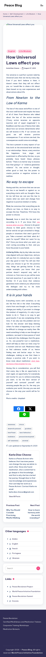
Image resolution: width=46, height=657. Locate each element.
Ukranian (15, 558)
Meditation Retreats (11, 629)
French (15, 548)
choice (21, 424)
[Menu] (41, 5)
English (11, 51)
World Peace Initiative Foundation (26, 591)
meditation (11, 437)
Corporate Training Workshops (16, 625)
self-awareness (13, 441)
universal (25, 441)
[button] (14, 496)
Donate (15, 601)
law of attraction (25, 432)
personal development (26, 437)
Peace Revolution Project (22, 586)
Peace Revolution (10, 618)
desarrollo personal (14, 429)
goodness (28, 429)
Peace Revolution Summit (22, 596)
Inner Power (12, 432)
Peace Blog (13, 5)
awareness (11, 424)
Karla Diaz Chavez (20, 454)
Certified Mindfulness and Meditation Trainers (22, 622)
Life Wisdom (25, 51)
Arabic (15, 539)
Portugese (16, 553)
